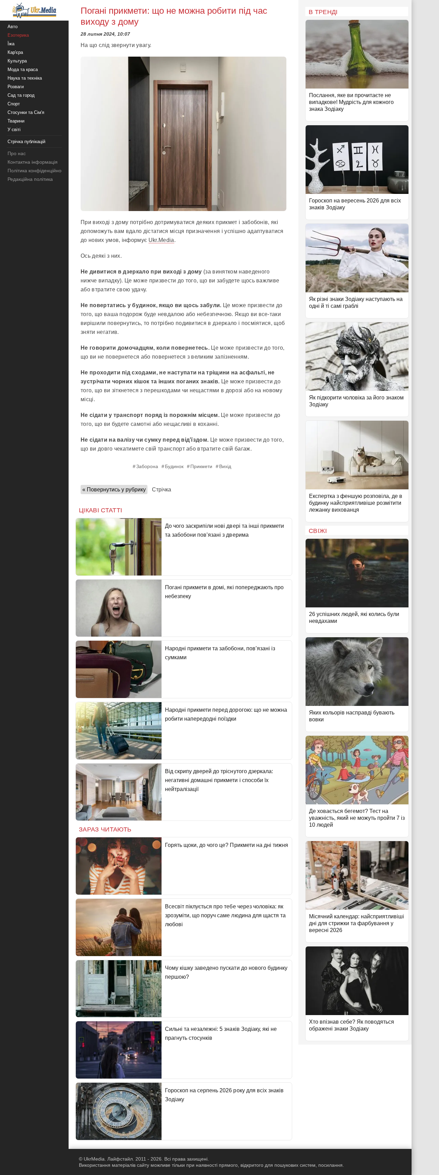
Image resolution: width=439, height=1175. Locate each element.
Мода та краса (23, 69)
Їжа (11, 43)
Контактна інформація (33, 162)
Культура (17, 60)
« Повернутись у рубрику (114, 489)
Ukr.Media (161, 240)
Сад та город (21, 95)
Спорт (14, 103)
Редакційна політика (30, 179)
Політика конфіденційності (37, 170)
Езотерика (18, 35)
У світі (14, 129)
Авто (12, 26)
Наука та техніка (25, 78)
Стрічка (161, 489)
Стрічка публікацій (26, 141)
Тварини (16, 121)
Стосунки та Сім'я (26, 112)
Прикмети (201, 466)
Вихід (225, 466)
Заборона (147, 466)
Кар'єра (15, 52)
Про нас (17, 153)
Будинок (174, 466)
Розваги (16, 86)
